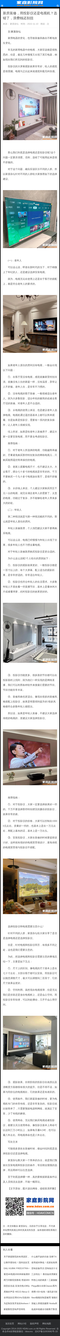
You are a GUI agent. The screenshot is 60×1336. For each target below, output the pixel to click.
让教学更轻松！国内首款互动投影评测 (22, 1262)
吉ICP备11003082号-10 (46, 1331)
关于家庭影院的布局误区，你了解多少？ (23, 1256)
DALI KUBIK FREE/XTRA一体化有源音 (22, 1268)
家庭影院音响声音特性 (14, 1309)
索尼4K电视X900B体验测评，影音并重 (22, 1274)
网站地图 (46, 1323)
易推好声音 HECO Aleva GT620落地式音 (23, 1291)
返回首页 (9, 1323)
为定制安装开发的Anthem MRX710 (21, 1303)
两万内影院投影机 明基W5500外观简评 (22, 1280)
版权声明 (34, 1323)
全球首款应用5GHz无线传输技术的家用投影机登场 (28, 1297)
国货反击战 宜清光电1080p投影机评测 (22, 1286)
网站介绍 (22, 1323)
